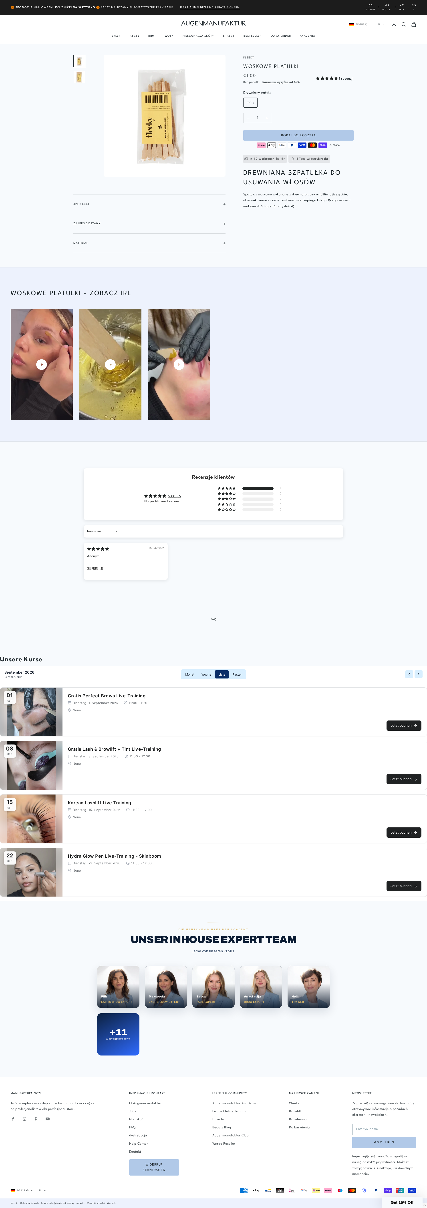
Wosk (169, 36)
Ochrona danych (29, 1203)
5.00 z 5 (174, 496)
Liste (221, 674)
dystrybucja (138, 1135)
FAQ (132, 1127)
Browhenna (298, 1119)
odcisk (14, 1203)
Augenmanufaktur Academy (234, 1103)
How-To (218, 1119)
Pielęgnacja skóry (198, 36)
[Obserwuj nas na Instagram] (24, 1119)
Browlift (295, 1111)
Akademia (307, 36)
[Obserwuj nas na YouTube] (47, 1119)
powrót (81, 1203)
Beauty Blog (221, 1127)
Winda (294, 1103)
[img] (98, 549)
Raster (237, 674)
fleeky (248, 57)
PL (379, 24)
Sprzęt (229, 36)
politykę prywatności (379, 1162)
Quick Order (281, 36)
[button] (327, 78)
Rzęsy (135, 36)
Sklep (116, 36)
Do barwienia (299, 1127)
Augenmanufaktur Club (230, 1135)
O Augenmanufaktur (145, 1103)
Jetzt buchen (401, 725)
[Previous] (409, 674)
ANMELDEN (384, 1142)
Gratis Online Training (230, 1111)
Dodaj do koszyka (298, 135)
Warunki (111, 1203)
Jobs (132, 1111)
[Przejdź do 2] (79, 77)
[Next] (419, 674)
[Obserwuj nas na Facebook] (13, 1119)
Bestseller (253, 36)
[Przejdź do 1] (79, 61)
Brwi (152, 36)
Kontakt (135, 1152)
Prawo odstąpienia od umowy (57, 1203)
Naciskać (136, 1119)
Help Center (138, 1144)
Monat (189, 674)
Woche (206, 674)
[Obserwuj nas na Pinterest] (36, 1119)
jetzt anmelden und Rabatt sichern (210, 7)
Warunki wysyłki (96, 1203)
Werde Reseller (224, 1144)
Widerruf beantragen (154, 1167)
